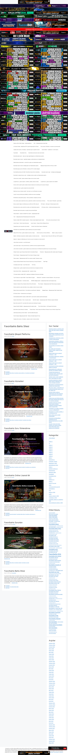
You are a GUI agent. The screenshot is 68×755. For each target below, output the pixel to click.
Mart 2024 (51, 690)
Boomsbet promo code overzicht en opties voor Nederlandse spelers (27, 207)
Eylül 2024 (51, 679)
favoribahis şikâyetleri (52, 620)
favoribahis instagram (52, 567)
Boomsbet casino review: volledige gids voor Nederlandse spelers (26, 165)
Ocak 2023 (51, 715)
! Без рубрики (52, 438)
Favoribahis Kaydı (52, 570)
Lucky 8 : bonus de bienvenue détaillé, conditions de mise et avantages (27, 194)
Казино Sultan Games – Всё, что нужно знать (22, 299)
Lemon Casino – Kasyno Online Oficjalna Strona (40, 223)
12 (49, 443)
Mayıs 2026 (51, 648)
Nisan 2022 (51, 732)
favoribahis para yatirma (52, 588)
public (50, 494)
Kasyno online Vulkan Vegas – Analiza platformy (22, 143)
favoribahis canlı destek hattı (53, 542)
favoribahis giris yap (53, 552)
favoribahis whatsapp (54, 612)
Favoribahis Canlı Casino (54, 539)
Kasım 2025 (51, 659)
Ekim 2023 (51, 699)
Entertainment (52, 470)
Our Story (33, 264)
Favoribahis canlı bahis (53, 538)
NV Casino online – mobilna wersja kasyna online (51, 207)
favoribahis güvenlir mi (55, 565)
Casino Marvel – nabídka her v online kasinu (50, 149)
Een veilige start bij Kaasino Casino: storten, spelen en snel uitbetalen (55, 350)
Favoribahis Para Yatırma (55, 590)
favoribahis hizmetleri (18, 420)
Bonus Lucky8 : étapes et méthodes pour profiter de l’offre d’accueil (26, 204)
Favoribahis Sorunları (13, 522)
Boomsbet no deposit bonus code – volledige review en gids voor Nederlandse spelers (30, 175)
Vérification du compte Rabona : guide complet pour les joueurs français (27, 229)
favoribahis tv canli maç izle (55, 608)
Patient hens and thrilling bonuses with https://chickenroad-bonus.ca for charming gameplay (56, 399)
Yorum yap (7, 374)
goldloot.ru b (51, 479)
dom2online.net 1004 (53, 465)
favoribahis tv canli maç (54, 606)
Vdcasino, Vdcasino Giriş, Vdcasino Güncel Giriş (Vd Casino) (25, 283)
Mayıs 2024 (51, 686)
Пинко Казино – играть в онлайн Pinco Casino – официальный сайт (26, 213)
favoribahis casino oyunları (53, 543)
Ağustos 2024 (52, 681)
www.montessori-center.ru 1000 (56, 502)
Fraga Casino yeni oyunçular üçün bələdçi (21, 226)
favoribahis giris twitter (53, 550)
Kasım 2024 (51, 675)
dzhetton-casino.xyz (53, 468)
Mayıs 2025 (51, 666)
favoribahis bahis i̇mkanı (59, 527)
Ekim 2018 (51, 733)
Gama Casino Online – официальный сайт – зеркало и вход (25, 271)
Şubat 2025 (51, 670)
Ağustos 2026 (52, 643)
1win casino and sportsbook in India (53, 219)
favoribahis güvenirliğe (52, 563)
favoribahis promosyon (53, 592)
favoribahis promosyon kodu (55, 594)
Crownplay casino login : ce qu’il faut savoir (22, 264)
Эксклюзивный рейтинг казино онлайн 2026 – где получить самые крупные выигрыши (30, 296)
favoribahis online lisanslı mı (30, 514)
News (50, 485)
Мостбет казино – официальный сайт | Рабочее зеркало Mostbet (45, 299)
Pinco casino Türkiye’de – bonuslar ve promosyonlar (50, 146)
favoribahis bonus (52, 532)
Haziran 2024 (52, 685)
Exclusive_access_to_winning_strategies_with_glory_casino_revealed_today (56, 330)
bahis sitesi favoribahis (53, 514)
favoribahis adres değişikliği (53, 522)
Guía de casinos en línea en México (43, 232)
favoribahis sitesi (52, 598)
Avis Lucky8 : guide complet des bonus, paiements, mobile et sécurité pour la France (29, 200)
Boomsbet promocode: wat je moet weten (36, 152)
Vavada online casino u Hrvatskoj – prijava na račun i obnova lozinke (26, 319)
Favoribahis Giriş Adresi (55, 556)
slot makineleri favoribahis (52, 629)
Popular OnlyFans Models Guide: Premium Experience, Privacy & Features (27, 261)
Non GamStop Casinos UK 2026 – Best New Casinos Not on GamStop (27, 172)
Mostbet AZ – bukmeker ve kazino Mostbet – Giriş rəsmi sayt (48, 277)
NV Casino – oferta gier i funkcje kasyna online (49, 204)
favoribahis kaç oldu (54, 572)
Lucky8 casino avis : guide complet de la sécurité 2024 (24, 188)
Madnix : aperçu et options (57, 232)
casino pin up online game (53, 518)
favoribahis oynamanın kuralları (53, 584)
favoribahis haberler (17, 562)
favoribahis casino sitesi (54, 546)
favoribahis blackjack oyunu (54, 531)
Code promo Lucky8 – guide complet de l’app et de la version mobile (26, 178)
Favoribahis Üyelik (53, 615)
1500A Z (50, 445)
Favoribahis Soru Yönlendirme (17, 428)
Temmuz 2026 (52, 645)
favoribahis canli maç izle (53, 536)
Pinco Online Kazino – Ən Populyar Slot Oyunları (47, 306)
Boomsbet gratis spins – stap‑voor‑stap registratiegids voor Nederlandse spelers (29, 156)
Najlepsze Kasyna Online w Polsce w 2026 (48, 165)
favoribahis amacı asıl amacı (53, 525)
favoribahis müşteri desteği (53, 580)
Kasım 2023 (51, 697)
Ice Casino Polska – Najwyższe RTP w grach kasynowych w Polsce (26, 146)
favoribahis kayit (59, 570)
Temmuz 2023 (52, 704)
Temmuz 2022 (52, 726)
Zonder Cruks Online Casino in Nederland (39, 226)
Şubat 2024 (51, 692)
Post (50, 490)
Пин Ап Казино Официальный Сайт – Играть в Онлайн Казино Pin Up (27, 315)
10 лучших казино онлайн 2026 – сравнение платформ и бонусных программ (28, 274)
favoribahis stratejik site (52, 602)
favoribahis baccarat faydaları (10, 514)
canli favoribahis (53, 515)
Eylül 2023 (51, 701)
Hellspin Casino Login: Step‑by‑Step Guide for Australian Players (26, 251)
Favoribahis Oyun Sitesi (53, 587)
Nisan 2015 (51, 742)
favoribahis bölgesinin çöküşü (53, 534)
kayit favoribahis (53, 627)
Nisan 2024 (51, 688)
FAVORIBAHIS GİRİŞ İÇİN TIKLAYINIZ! (34, 29)
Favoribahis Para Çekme (26, 420)
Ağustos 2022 (52, 724)
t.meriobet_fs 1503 (53, 497)
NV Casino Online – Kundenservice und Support (23, 293)
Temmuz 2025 (52, 663)
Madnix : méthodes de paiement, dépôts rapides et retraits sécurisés (26, 235)
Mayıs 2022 (51, 730)
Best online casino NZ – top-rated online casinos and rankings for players (27, 303)
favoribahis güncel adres (53, 559)
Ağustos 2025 (52, 661)
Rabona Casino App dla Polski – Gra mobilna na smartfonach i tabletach (27, 290)
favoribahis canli (52, 535)
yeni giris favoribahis (52, 633)
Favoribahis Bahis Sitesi (9, 420)
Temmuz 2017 (52, 739)
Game (50, 477)
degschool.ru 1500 (53, 463)
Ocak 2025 (51, 672)
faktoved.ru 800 (52, 472)
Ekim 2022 (51, 721)
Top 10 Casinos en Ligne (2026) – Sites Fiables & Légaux (24, 277)
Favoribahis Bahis (52, 527)
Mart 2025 (51, 668)
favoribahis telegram (53, 605)
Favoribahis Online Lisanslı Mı (17, 475)
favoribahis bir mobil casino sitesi (53, 530)
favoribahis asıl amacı (60, 525)
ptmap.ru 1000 (52, 492)
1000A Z (51, 441)
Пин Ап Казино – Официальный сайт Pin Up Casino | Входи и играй (26, 255)
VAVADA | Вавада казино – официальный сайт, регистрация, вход (43, 280)
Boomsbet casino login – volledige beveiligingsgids (51, 172)
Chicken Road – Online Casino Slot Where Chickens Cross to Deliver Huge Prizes (45, 309)
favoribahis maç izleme (53, 576)
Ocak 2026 (51, 656)
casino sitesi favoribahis (53, 519)
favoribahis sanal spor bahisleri (53, 597)
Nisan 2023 (51, 710)
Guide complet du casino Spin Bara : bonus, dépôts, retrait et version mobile (28, 287)
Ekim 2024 (51, 677)
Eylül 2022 (51, 723)
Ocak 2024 (51, 694)
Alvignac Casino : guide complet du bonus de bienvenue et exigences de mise (28, 267)
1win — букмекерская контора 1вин (40, 143)
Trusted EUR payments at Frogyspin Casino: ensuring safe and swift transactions (56, 374)
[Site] (17, 50)
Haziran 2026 (52, 647)
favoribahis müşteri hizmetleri (19, 467)
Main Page (45, 261)
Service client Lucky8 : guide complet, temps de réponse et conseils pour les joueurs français (31, 184)
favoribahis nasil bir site (54, 583)
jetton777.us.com (52, 483)
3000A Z (51, 454)
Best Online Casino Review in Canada (21, 309)
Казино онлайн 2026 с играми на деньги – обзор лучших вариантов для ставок (29, 219)
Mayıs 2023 (51, 708)
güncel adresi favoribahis (55, 624)
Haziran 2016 (52, 741)
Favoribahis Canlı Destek (54, 540)
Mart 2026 (51, 652)
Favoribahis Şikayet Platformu (17, 334)
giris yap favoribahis (53, 623)
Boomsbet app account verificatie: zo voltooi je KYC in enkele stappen (27, 168)
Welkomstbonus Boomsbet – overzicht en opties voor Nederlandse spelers (28, 162)
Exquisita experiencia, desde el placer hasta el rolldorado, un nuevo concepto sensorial (55, 381)
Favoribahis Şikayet (55, 618)
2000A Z (51, 447)
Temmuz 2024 (52, 683)
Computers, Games (53, 461)
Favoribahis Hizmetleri (14, 381)
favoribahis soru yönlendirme (30, 467)
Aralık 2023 (51, 695)
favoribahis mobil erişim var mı (53, 579)
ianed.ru (50, 481)
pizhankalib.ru (52, 488)
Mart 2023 (51, 712)
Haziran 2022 (52, 728)
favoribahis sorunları (25, 562)
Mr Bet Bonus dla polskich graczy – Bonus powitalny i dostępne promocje (27, 197)
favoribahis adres (57, 521)
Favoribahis (16, 152)
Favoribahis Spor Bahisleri (54, 601)
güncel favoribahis (52, 626)
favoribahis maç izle (53, 575)
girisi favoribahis (60, 621)
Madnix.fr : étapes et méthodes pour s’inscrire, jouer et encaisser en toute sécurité (29, 239)
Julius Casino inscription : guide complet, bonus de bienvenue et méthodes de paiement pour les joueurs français (35, 248)
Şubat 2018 (51, 735)
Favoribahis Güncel (53, 557)
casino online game (53, 517)
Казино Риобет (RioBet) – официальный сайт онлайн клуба (25, 306)
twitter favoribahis (52, 630)
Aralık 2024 (51, 674)
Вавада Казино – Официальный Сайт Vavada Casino (52, 290)
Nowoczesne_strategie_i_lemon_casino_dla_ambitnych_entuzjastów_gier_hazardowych (56, 342)
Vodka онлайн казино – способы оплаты (21, 280)
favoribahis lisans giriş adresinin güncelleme (55, 573)
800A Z (50, 457)
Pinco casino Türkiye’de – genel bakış (54, 200)
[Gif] (34, 68)
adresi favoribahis (52, 512)
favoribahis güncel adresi (55, 560)
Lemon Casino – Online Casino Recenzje (21, 223)
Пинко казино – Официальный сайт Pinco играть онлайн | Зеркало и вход (28, 258)
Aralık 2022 (51, 717)
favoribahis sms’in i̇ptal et (58, 598)
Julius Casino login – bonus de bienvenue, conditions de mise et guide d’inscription (29, 245)
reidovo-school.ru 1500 (54, 496)
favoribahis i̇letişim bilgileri (53, 569)
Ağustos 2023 (52, 703)
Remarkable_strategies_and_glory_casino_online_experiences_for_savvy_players (56, 335)
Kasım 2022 (51, 719)
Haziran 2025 (52, 665)
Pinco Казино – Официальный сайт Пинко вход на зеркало (49, 283)
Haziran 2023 (52, 706)
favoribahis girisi (53, 549)
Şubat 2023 (51, 714)
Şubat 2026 (51, 654)
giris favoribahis (53, 621)
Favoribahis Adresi (54, 524)
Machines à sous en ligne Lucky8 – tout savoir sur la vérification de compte (28, 191)
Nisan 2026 (51, 650)
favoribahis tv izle (52, 609)
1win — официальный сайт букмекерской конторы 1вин (24, 216)
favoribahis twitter (58, 609)
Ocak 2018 (51, 737)
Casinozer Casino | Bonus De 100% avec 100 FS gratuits (51, 235)
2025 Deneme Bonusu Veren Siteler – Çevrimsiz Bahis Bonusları (26, 312)
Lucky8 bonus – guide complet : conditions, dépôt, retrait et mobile (26, 181)
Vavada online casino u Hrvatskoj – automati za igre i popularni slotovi (27, 149)
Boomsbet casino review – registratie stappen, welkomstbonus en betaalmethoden (29, 159)
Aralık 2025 (51, 657)
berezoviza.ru (52, 459)
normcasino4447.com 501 (54, 486)
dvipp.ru (50, 467)
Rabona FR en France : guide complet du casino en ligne (24, 232)
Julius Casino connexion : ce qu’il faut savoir (22, 242)
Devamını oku (34, 369)
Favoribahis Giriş (23, 152)
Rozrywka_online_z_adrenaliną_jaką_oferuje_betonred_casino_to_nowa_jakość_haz (56, 389)
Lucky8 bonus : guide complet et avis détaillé (49, 181)
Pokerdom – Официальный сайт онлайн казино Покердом (51, 251)
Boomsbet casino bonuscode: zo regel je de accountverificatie (25, 210)
